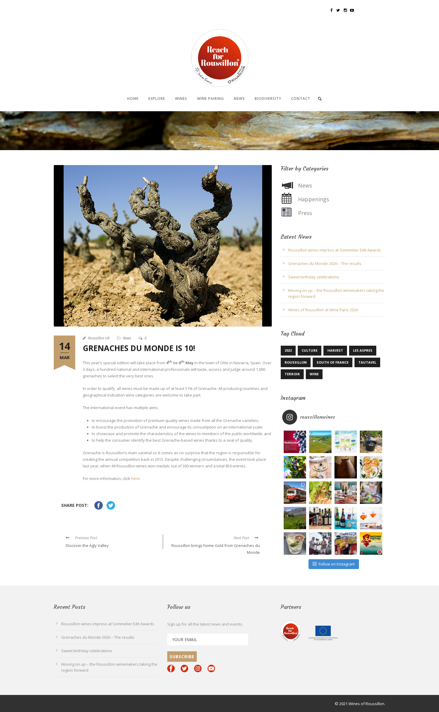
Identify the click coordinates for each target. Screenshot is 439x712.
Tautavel (367, 362)
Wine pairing (210, 98)
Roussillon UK (99, 338)
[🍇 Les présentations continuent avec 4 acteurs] (345, 543)
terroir (292, 374)
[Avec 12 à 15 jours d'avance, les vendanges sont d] (371, 442)
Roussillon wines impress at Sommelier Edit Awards (334, 250)
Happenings (313, 199)
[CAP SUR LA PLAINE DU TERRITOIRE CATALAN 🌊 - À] (320, 442)
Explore (156, 98)
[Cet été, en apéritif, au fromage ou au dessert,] (371, 492)
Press (305, 213)
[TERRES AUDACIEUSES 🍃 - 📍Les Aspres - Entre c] (295, 467)
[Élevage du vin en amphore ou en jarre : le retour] (345, 467)
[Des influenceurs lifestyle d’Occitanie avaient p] (345, 518)
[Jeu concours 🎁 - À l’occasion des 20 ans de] (345, 492)
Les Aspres (362, 350)
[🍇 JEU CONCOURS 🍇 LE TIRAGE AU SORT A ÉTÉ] (371, 543)
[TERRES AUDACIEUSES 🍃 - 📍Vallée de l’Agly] (295, 518)
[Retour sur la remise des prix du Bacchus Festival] (320, 543)
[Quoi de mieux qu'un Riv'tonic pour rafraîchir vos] (371, 467)
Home (133, 98)
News (239, 98)
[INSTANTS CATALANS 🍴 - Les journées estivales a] (320, 467)
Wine (314, 374)
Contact (300, 98)
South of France (333, 362)
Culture (309, 350)
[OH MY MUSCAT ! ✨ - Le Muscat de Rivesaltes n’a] (345, 442)
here (135, 478)
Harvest (335, 350)
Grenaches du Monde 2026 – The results (324, 263)
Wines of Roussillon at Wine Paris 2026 (323, 309)
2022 (288, 350)
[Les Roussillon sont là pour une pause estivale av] (320, 518)
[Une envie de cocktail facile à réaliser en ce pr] (295, 543)
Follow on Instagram (337, 564)
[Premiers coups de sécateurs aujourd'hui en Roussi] (320, 492)
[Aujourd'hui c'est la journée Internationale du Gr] (295, 442)
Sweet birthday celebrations (313, 277)
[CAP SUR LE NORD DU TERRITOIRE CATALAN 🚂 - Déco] (295, 492)
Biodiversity (268, 98)
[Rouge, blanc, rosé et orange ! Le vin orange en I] (371, 518)
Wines (181, 98)
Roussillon (296, 362)
